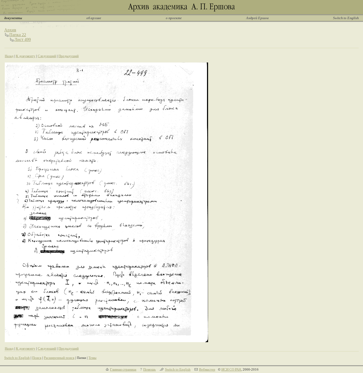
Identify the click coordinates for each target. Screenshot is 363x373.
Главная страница (123, 369)
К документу (25, 56)
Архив (10, 30)
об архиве (93, 18)
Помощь (149, 369)
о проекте (174, 18)
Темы (92, 358)
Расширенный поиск (59, 358)
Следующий (47, 56)
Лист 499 (22, 39)
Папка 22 (17, 34)
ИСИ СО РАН (231, 369)
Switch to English (346, 18)
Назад (9, 56)
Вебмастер (207, 369)
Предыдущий (68, 56)
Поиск (36, 358)
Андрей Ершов (257, 18)
